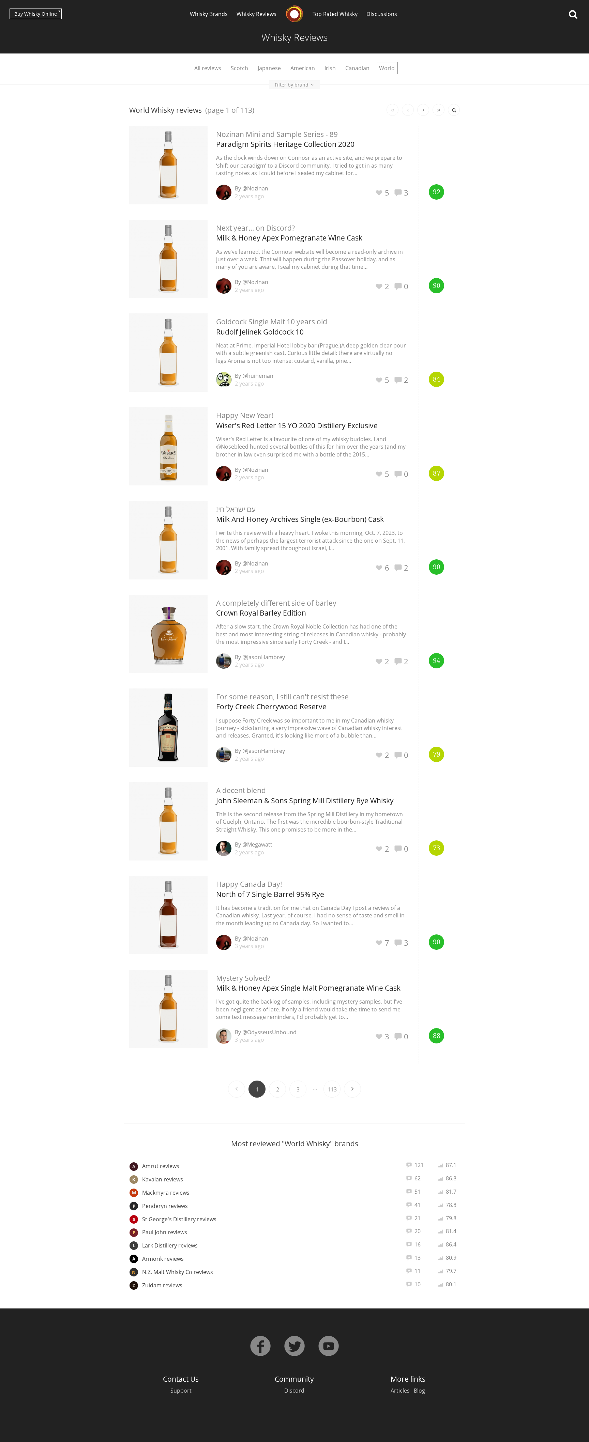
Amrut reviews (155, 1166)
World (387, 68)
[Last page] (438, 110)
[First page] (392, 110)
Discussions (381, 14)
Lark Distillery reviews (165, 1245)
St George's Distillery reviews (174, 1219)
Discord (294, 1390)
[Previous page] (408, 110)
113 (332, 1089)
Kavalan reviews (157, 1179)
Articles (400, 1390)
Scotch (239, 68)
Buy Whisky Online (35, 14)
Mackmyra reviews (161, 1192)
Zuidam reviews (158, 1285)
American (302, 68)
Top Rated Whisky (335, 14)
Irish (330, 68)
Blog (419, 1390)
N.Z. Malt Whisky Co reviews (172, 1272)
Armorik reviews (158, 1258)
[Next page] (423, 110)
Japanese (269, 68)
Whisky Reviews (256, 14)
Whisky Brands (209, 14)
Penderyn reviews (160, 1206)
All (207, 68)
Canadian (357, 68)
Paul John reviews (160, 1232)
